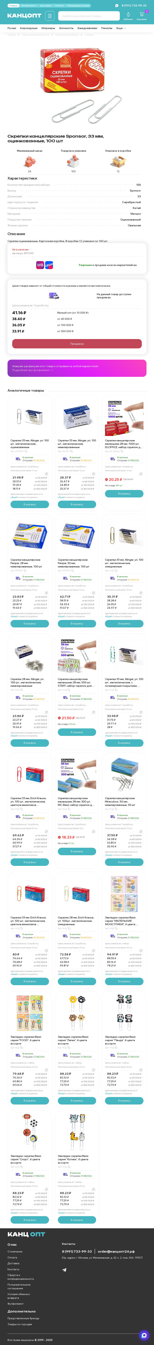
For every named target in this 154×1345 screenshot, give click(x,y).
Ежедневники (87, 28)
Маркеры (48, 28)
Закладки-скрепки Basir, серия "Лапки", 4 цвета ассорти (73, 1040)
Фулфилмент (16, 1303)
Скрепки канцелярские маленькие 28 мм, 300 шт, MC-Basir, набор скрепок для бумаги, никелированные (76, 803)
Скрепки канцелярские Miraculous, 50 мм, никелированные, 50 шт (120, 801)
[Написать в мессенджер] (144, 1335)
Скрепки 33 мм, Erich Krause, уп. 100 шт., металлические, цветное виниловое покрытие (28, 803)
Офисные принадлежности (35, 34)
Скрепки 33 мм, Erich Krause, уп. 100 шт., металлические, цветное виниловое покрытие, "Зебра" (28, 922)
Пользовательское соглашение (19, 1286)
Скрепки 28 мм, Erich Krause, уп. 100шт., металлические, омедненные (76, 921)
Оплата (12, 1257)
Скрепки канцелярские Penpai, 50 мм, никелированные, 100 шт (73, 563)
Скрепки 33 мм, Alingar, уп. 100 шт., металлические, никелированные (77, 444)
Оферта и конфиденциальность (21, 1277)
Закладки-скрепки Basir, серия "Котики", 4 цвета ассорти (73, 1159)
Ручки (12, 28)
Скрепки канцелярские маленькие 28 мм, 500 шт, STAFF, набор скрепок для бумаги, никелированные (75, 684)
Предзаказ (77, 343)
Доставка (13, 1263)
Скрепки (89, 34)
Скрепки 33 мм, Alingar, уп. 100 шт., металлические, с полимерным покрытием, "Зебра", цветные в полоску (124, 684)
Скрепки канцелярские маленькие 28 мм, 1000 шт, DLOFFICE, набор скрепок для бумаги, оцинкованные (124, 445)
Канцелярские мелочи (67, 34)
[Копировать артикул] (26, 451)
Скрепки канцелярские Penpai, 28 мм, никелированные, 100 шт (26, 563)
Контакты (13, 1269)
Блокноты (66, 28)
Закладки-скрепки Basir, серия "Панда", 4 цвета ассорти (120, 1040)
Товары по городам (20, 1324)
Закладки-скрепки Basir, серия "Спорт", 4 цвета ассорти (26, 1159)
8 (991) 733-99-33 (77, 1251)
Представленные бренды (23, 1318)
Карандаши (28, 28)
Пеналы (106, 28)
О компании (15, 1251)
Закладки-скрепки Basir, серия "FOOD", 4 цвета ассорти (26, 1040)
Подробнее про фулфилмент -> (32, 370)
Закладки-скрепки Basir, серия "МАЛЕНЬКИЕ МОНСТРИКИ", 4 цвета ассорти (120, 922)
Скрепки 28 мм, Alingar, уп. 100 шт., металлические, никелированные (27, 682)
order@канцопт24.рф (116, 1251)
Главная (12, 34)
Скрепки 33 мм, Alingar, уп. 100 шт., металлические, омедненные (124, 563)
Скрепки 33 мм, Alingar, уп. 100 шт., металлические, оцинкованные (30, 444)
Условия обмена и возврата (19, 1296)
